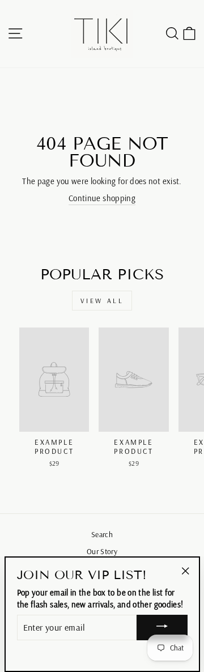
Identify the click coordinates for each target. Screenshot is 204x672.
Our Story (102, 551)
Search (102, 534)
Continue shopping (102, 198)
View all (102, 300)
